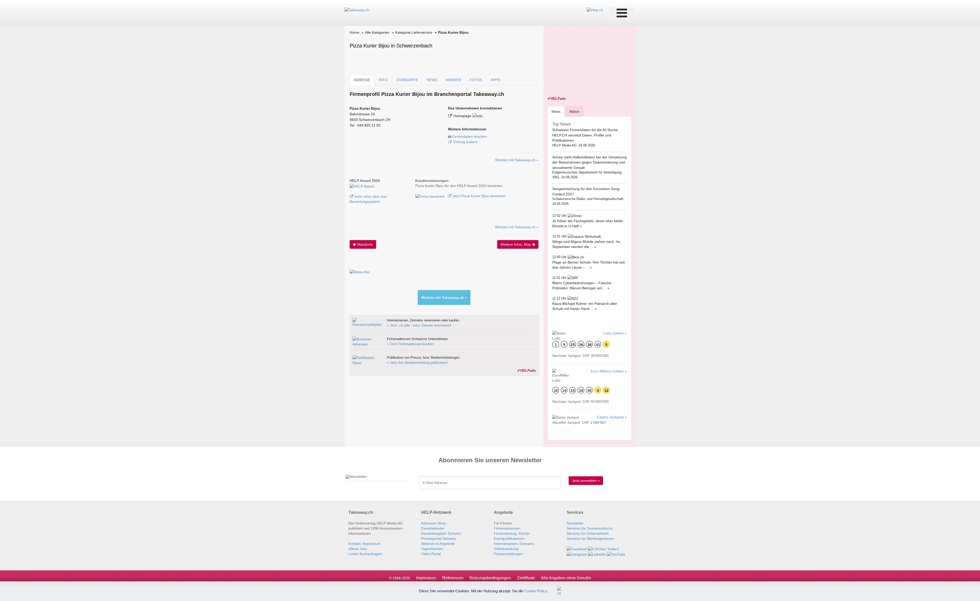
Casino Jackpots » (612, 417)
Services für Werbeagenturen (590, 538)
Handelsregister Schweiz (441, 533)
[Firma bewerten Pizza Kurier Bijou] (430, 196)
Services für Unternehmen (588, 533)
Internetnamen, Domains (514, 544)
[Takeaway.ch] (357, 10)
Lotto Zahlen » (615, 333)
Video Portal (431, 554)
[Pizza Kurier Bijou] (362, 186)
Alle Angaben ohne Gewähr (566, 578)
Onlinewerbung (506, 549)
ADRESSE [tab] (362, 80)
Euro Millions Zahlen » (609, 371)
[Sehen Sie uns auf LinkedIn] (597, 554)
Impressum (426, 578)
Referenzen (452, 578)
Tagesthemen (432, 549)
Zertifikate (526, 578)
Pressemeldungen (508, 554)
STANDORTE (407, 80)
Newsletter (575, 523)
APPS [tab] (495, 80)
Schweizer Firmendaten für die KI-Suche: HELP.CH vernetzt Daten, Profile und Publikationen (585, 135)
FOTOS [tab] (476, 80)
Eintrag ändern (465, 142)
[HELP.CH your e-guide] (595, 10)
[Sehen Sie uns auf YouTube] (616, 554)
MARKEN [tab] (453, 80)
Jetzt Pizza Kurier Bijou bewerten (478, 196)
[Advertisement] (585, 62)
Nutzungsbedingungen (490, 578)
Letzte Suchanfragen (365, 554)
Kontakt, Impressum (364, 544)
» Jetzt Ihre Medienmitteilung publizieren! (417, 363)
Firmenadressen (507, 528)
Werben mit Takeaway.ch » (516, 160)
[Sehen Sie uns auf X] (603, 549)
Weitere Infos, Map (516, 244)
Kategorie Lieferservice (413, 32)
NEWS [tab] (432, 80)
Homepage (463, 116)
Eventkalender (432, 528)
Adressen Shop (433, 523)
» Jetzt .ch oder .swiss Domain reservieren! (419, 325)
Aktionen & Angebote (438, 544)
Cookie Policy (535, 591)
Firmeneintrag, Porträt (512, 533)
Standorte (364, 244)
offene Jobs (357, 549)
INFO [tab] (383, 80)
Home (354, 32)
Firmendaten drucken (469, 136)
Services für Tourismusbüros (589, 528)
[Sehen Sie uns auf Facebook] (577, 549)
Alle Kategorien (377, 32)
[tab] (556, 111)
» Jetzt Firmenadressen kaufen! (410, 344)
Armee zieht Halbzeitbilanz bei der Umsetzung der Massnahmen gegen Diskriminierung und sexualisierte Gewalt (589, 162)
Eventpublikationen (509, 538)
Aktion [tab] (574, 111)
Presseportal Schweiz (438, 538)
